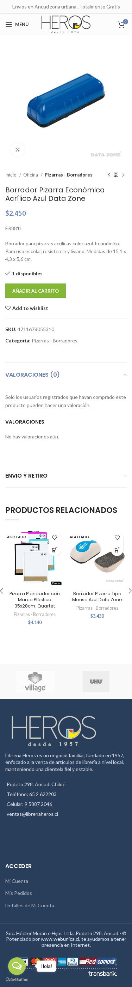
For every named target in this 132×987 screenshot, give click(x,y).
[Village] (35, 681)
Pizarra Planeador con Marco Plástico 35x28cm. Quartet (35, 600)
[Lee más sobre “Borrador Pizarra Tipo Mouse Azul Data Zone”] (117, 550)
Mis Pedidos (18, 893)
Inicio (11, 175)
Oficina (31, 175)
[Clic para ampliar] (18, 150)
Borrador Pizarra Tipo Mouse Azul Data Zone (97, 597)
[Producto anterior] (109, 175)
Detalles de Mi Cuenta (29, 905)
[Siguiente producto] (123, 175)
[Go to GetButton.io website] (17, 979)
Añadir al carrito (35, 291)
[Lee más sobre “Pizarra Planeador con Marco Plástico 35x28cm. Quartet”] (55, 550)
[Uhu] (96, 681)
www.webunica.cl (60, 939)
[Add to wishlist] (55, 537)
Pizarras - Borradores (69, 175)
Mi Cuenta (16, 881)
